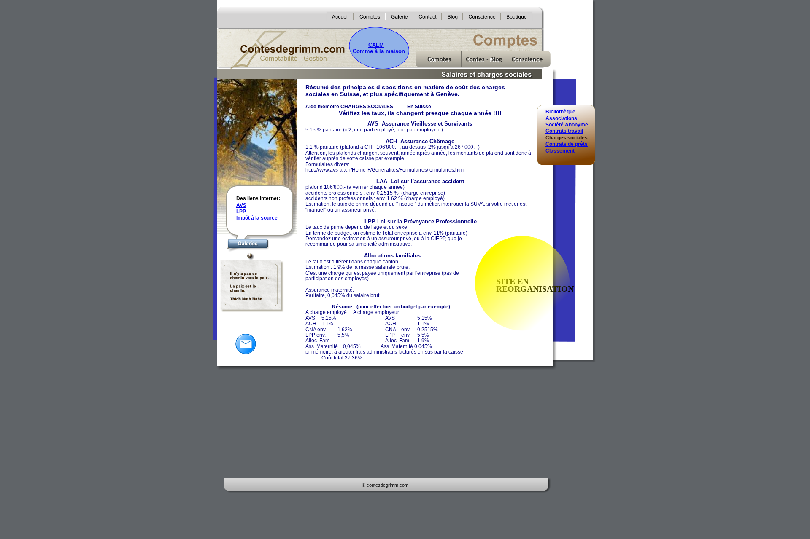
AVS (241, 205)
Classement (560, 151)
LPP (241, 212)
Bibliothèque (560, 112)
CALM (376, 45)
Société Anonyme (566, 125)
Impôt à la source (257, 218)
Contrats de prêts (566, 144)
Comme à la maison (379, 51)
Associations (561, 118)
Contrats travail (564, 131)
